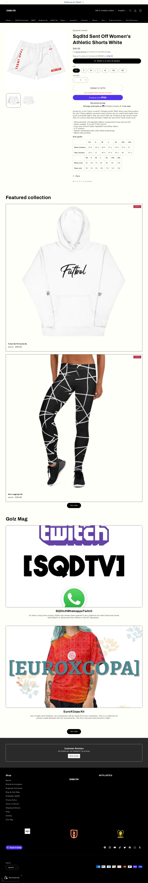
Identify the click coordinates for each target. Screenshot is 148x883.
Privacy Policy (11, 800)
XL (105, 70)
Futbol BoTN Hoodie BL (17, 344)
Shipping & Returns (13, 808)
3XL (122, 70)
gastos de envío (81, 52)
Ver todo (74, 505)
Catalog (9, 816)
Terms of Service (12, 804)
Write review (74, 756)
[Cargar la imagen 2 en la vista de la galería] (29, 100)
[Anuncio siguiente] (141, 2)
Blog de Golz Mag (13, 792)
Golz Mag (9, 820)
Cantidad (76, 75)
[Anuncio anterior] (6, 2)
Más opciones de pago (97, 103)
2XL (113, 70)
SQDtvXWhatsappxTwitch (74, 611)
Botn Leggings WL (15, 494)
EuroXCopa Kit (74, 711)
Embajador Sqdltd (13, 796)
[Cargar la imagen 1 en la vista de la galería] (13, 100)
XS (76, 70)
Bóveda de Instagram (14, 784)
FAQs (8, 812)
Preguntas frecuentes (14, 788)
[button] (9, 20)
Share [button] (78, 176)
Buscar (8, 780)
